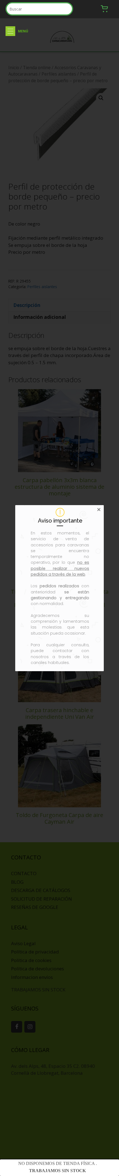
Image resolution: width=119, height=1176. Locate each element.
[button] (10, 31)
